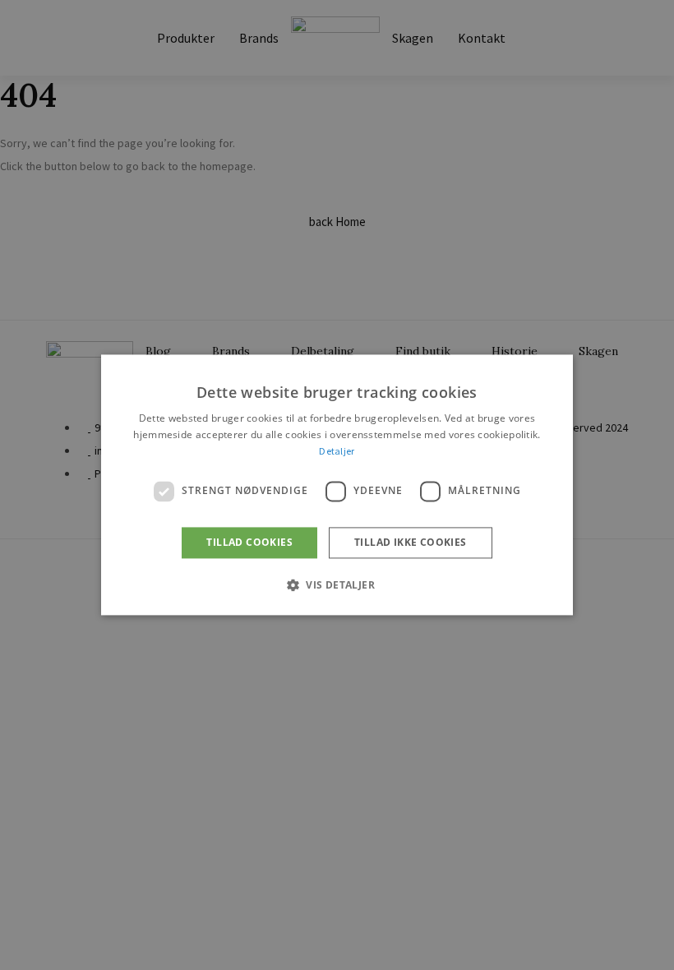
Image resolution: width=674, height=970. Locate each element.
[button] (337, 585)
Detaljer (336, 451)
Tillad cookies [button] (249, 542)
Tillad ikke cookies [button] (410, 542)
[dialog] (337, 484)
